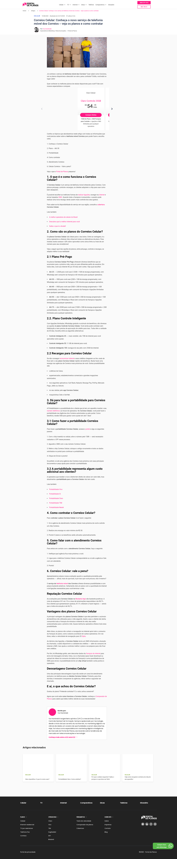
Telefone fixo (25, 832)
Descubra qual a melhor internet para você (64, 222)
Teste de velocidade (84, 821)
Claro (50, 821)
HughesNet (52, 832)
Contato (108, 828)
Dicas (83, 5)
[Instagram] (155, 824)
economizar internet (67, 358)
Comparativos (99, 5)
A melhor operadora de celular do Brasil (63, 217)
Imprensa (108, 825)
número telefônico (53, 411)
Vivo (49, 825)
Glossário (111, 5)
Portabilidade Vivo (55, 489)
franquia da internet (93, 653)
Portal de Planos (62, 172)
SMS (60, 197)
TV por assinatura (26, 828)
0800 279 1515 (144, 2)
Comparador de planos (85, 825)
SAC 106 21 (144, 6)
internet (101, 195)
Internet (75, 5)
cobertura (101, 205)
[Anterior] (42, 109)
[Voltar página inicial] (30, 5)
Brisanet (51, 839)
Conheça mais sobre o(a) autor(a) (62, 737)
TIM (49, 828)
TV (68, 5)
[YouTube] (142, 824)
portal (88, 429)
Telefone (91, 5)
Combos (23, 836)
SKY (49, 836)
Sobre (107, 821)
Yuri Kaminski (47, 29)
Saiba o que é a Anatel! (57, 226)
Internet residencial (27, 825)
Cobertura (80, 828)
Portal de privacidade (27, 852)
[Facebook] (151, 824)
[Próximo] (112, 109)
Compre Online (90, 115)
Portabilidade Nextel (56, 507)
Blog (106, 832)
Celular (61, 5)
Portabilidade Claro (56, 498)
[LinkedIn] (147, 824)
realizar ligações (84, 195)
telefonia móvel (62, 583)
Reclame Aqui (81, 599)
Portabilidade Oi (55, 494)
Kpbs (84, 636)
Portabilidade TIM (55, 503)
